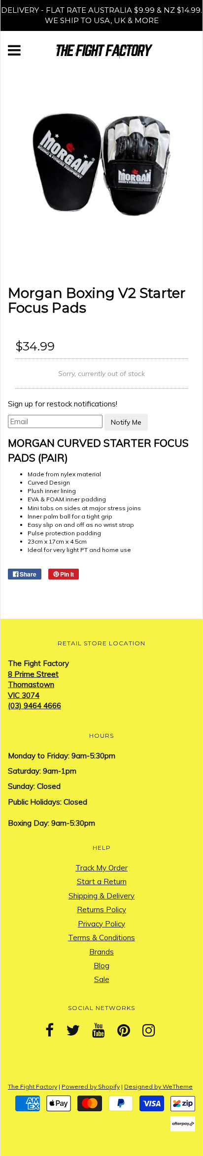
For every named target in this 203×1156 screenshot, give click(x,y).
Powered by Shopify (91, 1086)
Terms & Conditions (101, 937)
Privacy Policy (101, 923)
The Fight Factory (32, 1086)
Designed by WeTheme (158, 1086)
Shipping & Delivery (101, 895)
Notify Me (126, 422)
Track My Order (101, 867)
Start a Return (102, 881)
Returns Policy (101, 909)
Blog (101, 965)
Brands (101, 951)
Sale (101, 979)
